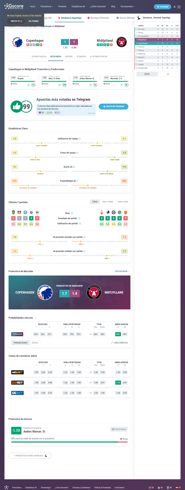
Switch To (15, 21)
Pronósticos (16, 487)
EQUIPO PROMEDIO (41, 145)
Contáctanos (119, 487)
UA (162, 487)
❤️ (41, 112)
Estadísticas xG (39, 56)
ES (180, 487)
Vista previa (55, 56)
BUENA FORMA (114, 160)
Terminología (46, 487)
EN (153, 487)
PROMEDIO (40, 174)
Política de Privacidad (102, 487)
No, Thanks (34, 21)
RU (171, 487)
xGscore (69, 56)
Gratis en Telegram (115, 106)
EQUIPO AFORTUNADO (106, 174)
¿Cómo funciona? (61, 487)
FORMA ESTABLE (35, 160)
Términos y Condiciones (81, 487)
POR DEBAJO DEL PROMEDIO (28, 188)
